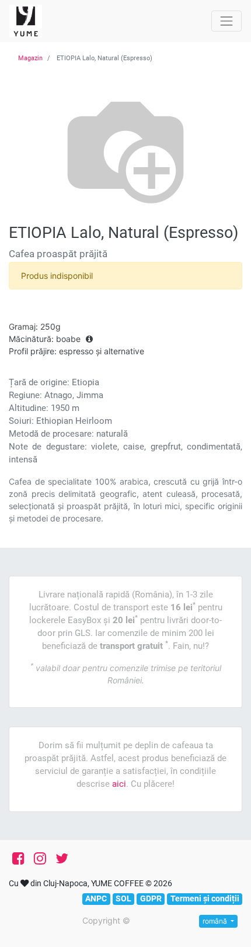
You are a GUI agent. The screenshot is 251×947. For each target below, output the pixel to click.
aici (119, 784)
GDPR (151, 898)
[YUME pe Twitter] (62, 858)
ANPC (96, 898)
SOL (123, 898)
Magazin (30, 58)
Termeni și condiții (204, 898)
